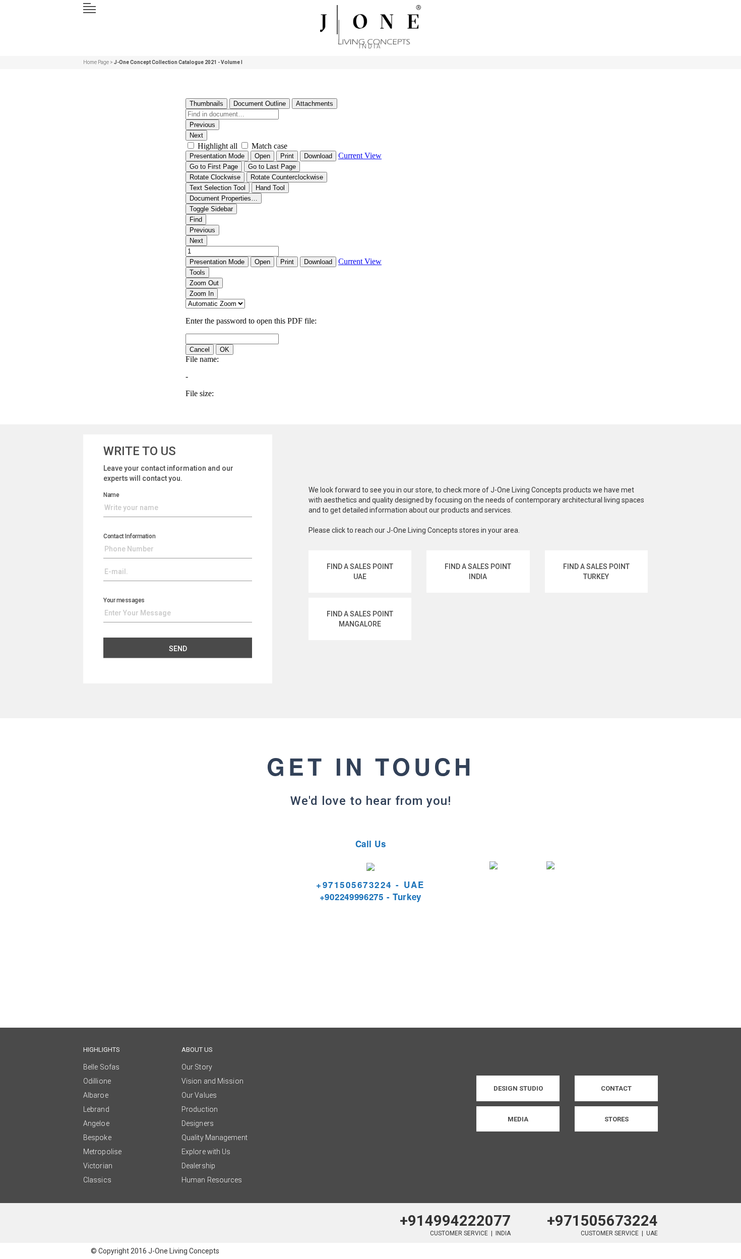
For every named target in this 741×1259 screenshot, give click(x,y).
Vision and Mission (212, 1081)
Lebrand (96, 1109)
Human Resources (211, 1180)
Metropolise (102, 1152)
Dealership (198, 1166)
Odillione (97, 1081)
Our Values (199, 1095)
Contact (616, 1088)
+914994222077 (455, 1220)
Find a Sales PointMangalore (360, 619)
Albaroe (95, 1095)
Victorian (97, 1166)
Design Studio (518, 1088)
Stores (616, 1119)
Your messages (124, 600)
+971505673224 (602, 1220)
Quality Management (214, 1138)
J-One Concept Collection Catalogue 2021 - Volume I (178, 62)
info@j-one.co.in (190, 909)
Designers (197, 1123)
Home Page (96, 62)
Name (111, 494)
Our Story (196, 1067)
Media (518, 1119)
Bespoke (97, 1138)
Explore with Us (206, 1152)
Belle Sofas (101, 1067)
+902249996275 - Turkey (370, 897)
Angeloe (96, 1123)
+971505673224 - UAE (370, 884)
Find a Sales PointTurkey (596, 571)
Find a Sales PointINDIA (478, 571)
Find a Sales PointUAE (360, 571)
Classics (97, 1180)
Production (199, 1109)
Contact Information (129, 536)
